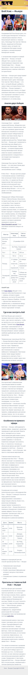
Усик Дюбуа (8, 291)
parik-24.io (10, 616)
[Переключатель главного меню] (24, 3)
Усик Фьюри (20, 324)
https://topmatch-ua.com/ (9, 224)
